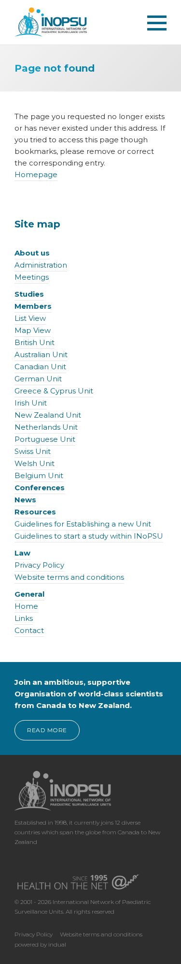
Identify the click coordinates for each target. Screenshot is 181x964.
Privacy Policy (39, 565)
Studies (29, 294)
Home (26, 606)
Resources (35, 511)
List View (30, 318)
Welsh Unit (34, 463)
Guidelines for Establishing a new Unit (82, 523)
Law (22, 552)
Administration (40, 265)
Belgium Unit (38, 475)
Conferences (39, 487)
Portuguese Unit (44, 439)
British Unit (34, 342)
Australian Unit (41, 354)
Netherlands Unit (46, 427)
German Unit (38, 378)
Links (23, 618)
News (25, 499)
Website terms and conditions (69, 577)
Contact (29, 630)
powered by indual (40, 944)
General (29, 594)
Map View (32, 330)
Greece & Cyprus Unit (53, 390)
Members (33, 306)
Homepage (35, 174)
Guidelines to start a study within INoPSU (88, 536)
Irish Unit (30, 402)
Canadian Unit (40, 366)
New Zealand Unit (47, 415)
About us (32, 252)
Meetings (31, 277)
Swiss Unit (32, 451)
